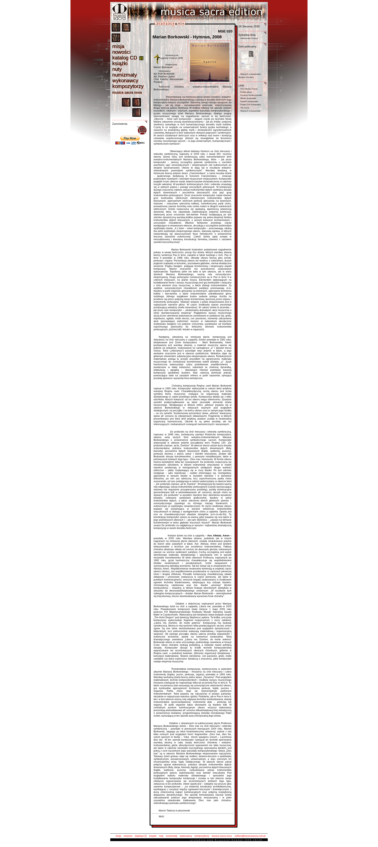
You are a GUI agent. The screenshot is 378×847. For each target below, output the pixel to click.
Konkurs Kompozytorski (251, 95)
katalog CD (141, 836)
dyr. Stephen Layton (164, 76)
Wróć (161, 816)
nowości (128, 836)
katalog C (124, 58)
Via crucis (244, 108)
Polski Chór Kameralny (250, 104)
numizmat (124, 75)
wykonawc (125, 80)
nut (117, 69)
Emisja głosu (246, 92)
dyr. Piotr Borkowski (164, 73)
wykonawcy (186, 836)
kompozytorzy (202, 836)
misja (118, 836)
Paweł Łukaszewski (249, 101)
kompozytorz (128, 86)
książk (120, 63)
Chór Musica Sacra (249, 89)
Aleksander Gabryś (249, 38)
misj (118, 46)
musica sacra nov (127, 92)
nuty (161, 836)
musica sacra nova (222, 836)
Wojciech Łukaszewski (250, 111)
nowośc (121, 52)
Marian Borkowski (163, 67)
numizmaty (171, 836)
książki (153, 836)
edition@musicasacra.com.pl (250, 836)
